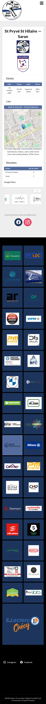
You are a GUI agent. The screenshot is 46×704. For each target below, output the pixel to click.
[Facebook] (18, 222)
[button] (23, 126)
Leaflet (9, 149)
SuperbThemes (28, 700)
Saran (7, 176)
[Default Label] (27, 222)
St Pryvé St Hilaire (11, 172)
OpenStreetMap (27, 149)
